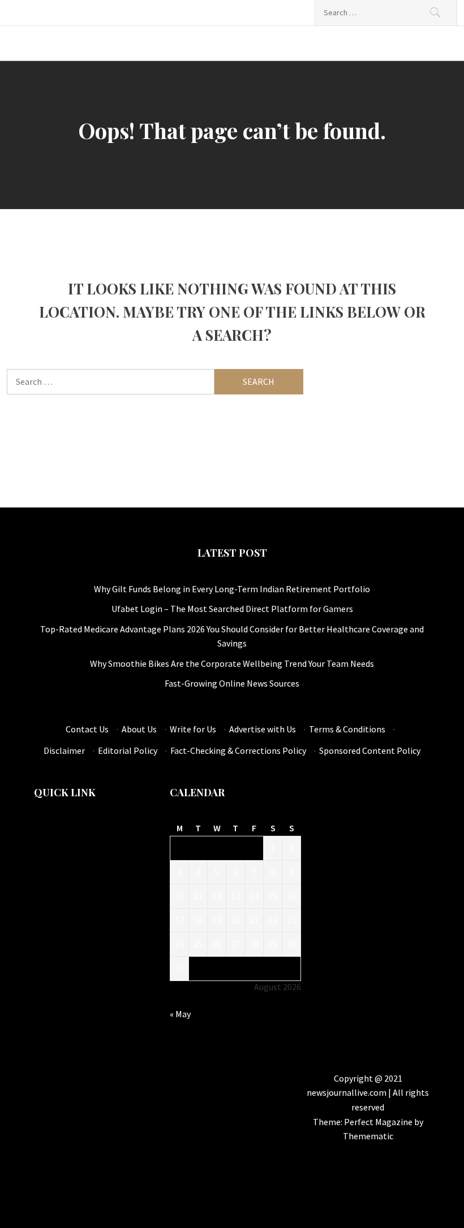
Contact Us (87, 729)
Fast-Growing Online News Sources (232, 683)
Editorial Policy (127, 750)
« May (180, 1013)
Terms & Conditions (347, 729)
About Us (139, 729)
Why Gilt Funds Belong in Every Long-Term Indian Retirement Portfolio (232, 589)
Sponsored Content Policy (369, 750)
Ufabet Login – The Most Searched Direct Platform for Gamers (232, 608)
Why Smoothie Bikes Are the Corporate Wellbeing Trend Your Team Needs (232, 663)
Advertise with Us (262, 729)
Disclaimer (64, 750)
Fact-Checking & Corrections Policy (238, 750)
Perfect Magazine (379, 1121)
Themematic (368, 1136)
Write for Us (193, 729)
